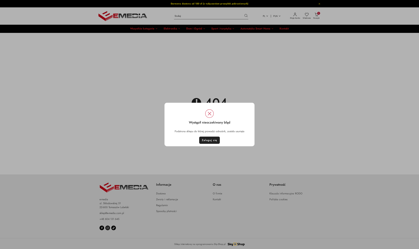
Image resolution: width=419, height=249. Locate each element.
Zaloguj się (209, 140)
